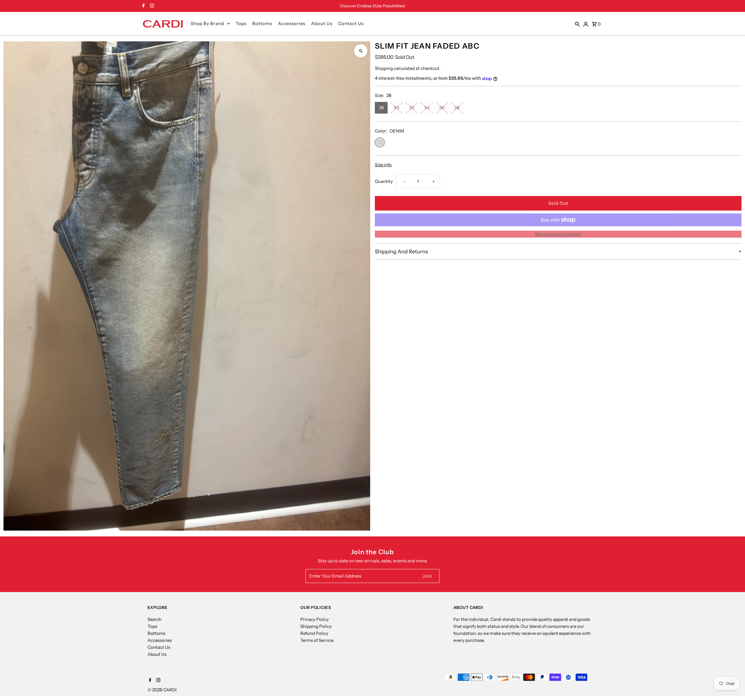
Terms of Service (317, 640)
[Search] (577, 23)
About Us (321, 23)
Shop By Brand (207, 23)
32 (411, 107)
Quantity (384, 181)
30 (396, 107)
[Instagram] (151, 6)
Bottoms (262, 23)
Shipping (384, 68)
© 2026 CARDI (162, 690)
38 (457, 107)
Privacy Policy (314, 619)
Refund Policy (314, 633)
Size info (383, 164)
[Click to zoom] (360, 50)
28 (381, 107)
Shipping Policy (316, 626)
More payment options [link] (558, 234)
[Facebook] (143, 6)
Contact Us (351, 23)
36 (441, 107)
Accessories (291, 23)
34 (426, 107)
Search (155, 619)
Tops (241, 23)
